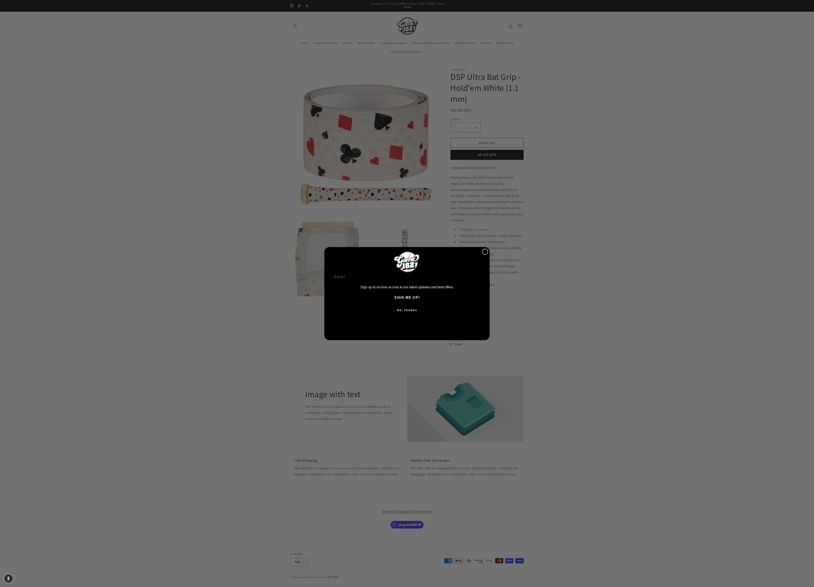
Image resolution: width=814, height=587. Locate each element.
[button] (8, 578)
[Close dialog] (485, 251)
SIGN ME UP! (407, 297)
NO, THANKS (407, 310)
